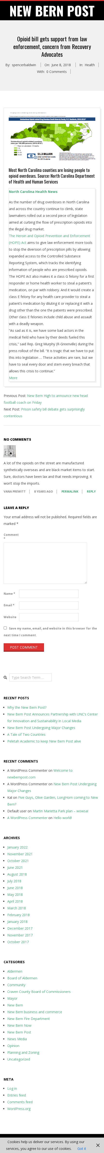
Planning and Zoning (23, 1052)
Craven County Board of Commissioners (39, 991)
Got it (81, 1148)
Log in (12, 1088)
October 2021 (18, 860)
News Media (17, 1039)
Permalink (69, 491)
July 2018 (14, 881)
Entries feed (16, 1095)
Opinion (13, 1045)
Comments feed (20, 1102)
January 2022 (17, 847)
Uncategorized (18, 1059)
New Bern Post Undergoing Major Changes (41, 727)
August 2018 (17, 874)
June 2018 (15, 887)
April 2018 (15, 901)
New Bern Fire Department (28, 1018)
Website (10, 617)
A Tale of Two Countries (26, 734)
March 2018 (16, 908)
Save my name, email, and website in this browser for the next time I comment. (50, 631)
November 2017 (20, 935)
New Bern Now (19, 1025)
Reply (91, 491)
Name (9, 594)
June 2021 (15, 867)
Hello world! (62, 817)
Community (16, 985)
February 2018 (18, 914)
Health (90, 65)
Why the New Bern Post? (26, 707)
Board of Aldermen (22, 978)
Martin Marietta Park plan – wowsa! (60, 811)
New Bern (15, 1005)
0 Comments (56, 71)
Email (9, 605)
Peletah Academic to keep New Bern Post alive (44, 741)
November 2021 (20, 854)
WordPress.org (18, 1108)
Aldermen (14, 971)
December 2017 (19, 928)
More (13, 377)
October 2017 (18, 942)
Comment (11, 537)
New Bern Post (19, 1032)
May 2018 (15, 894)
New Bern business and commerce (34, 1012)
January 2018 (17, 921)
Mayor (12, 998)
